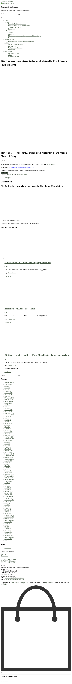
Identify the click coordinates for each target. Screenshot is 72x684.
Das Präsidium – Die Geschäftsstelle (19, 25)
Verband (6, 22)
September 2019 (9, 459)
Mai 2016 (7, 527)
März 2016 (7, 530)
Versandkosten (51, 164)
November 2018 (9, 476)
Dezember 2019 (9, 454)
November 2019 (9, 455)
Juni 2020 (7, 444)
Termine (10, 32)
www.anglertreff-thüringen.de (15, 579)
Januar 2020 (8, 452)
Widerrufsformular (13, 56)
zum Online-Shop (13, 53)
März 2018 (7, 489)
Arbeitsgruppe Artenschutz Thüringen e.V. (21, 167)
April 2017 (7, 508)
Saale (25, 174)
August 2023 (8, 403)
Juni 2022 (7, 418)
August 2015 (8, 539)
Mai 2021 (7, 427)
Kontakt (6, 43)
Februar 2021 (8, 432)
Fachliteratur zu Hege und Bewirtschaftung (21, 41)
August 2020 (8, 440)
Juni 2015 (7, 540)
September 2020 (9, 438)
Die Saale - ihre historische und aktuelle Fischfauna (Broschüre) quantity (22, 170)
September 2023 (9, 401)
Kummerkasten (12, 46)
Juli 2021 (7, 425)
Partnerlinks (11, 49)
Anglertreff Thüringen (9, 7)
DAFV (10, 37)
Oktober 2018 (8, 478)
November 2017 (9, 496)
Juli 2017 (7, 503)
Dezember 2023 (9, 396)
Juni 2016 (7, 525)
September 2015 (9, 537)
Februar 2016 (8, 532)
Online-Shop (8, 51)
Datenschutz (4, 556)
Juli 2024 (7, 386)
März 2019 (7, 469)
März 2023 (7, 408)
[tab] (37, 178)
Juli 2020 (7, 442)
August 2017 (8, 501)
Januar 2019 (8, 472)
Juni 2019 (7, 464)
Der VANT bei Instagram (8, 561)
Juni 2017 (7, 505)
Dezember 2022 (9, 413)
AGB (10, 55)
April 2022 (7, 420)
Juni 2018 (7, 484)
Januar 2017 (8, 513)
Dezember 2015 (9, 535)
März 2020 (7, 449)
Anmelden (7, 548)
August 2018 (8, 481)
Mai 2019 (7, 466)
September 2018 (9, 479)
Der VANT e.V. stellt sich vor (17, 24)
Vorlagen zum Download (15, 48)
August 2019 (8, 461)
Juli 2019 (7, 462)
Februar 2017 (8, 511)
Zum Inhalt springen (7, 1)
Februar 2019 (8, 471)
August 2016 (8, 522)
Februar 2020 (8, 450)
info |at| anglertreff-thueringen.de (14, 578)
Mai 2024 (7, 389)
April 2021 (7, 428)
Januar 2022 (8, 423)
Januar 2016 (8, 534)
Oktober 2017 (8, 498)
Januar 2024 (8, 394)
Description (7, 177)
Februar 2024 (8, 393)
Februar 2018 (8, 491)
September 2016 (9, 520)
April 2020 (7, 447)
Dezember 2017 (9, 495)
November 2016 (9, 517)
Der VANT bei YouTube (8, 562)
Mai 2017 (7, 506)
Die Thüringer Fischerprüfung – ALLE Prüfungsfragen (24, 36)
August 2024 (8, 384)
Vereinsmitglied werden (15, 27)
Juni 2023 (7, 406)
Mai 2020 (7, 445)
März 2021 (7, 430)
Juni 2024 (7, 388)
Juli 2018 (7, 483)
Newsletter (11, 34)
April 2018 (7, 488)
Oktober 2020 (8, 437)
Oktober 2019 (8, 457)
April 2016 (7, 528)
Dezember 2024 (9, 382)
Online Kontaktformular (15, 44)
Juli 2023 (7, 405)
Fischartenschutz (9, 39)
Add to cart (5, 172)
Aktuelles (7, 30)
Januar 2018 (8, 493)
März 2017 (7, 510)
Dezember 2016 (9, 515)
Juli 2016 (7, 523)
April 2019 (7, 467)
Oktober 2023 (8, 399)
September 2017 (9, 500)
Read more (7, 322)
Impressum (4, 554)
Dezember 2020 (9, 435)
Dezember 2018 (9, 474)
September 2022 (9, 415)
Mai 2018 (7, 486)
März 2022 (7, 422)
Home (6, 20)
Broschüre (10, 174)
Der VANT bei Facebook (8, 559)
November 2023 (9, 398)
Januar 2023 (8, 411)
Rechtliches (11, 29)
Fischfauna (20, 174)
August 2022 (8, 416)
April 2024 (7, 391)
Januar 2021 (8, 433)
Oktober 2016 (8, 518)
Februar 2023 (8, 410)
